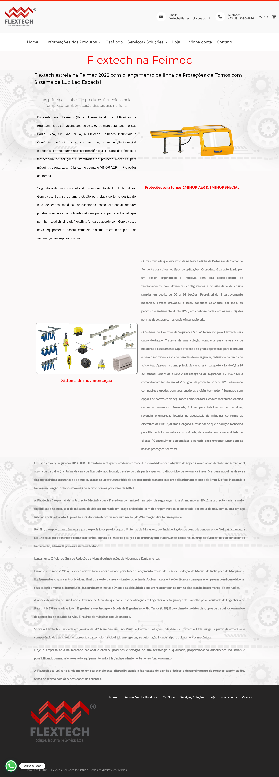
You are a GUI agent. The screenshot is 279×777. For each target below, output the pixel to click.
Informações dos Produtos (72, 42)
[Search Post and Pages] (258, 42)
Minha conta (200, 42)
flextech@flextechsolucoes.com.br (190, 18)
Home (32, 42)
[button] (11, 766)
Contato (224, 42)
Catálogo (114, 42)
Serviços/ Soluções (146, 42)
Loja (176, 42)
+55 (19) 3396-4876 (241, 18)
